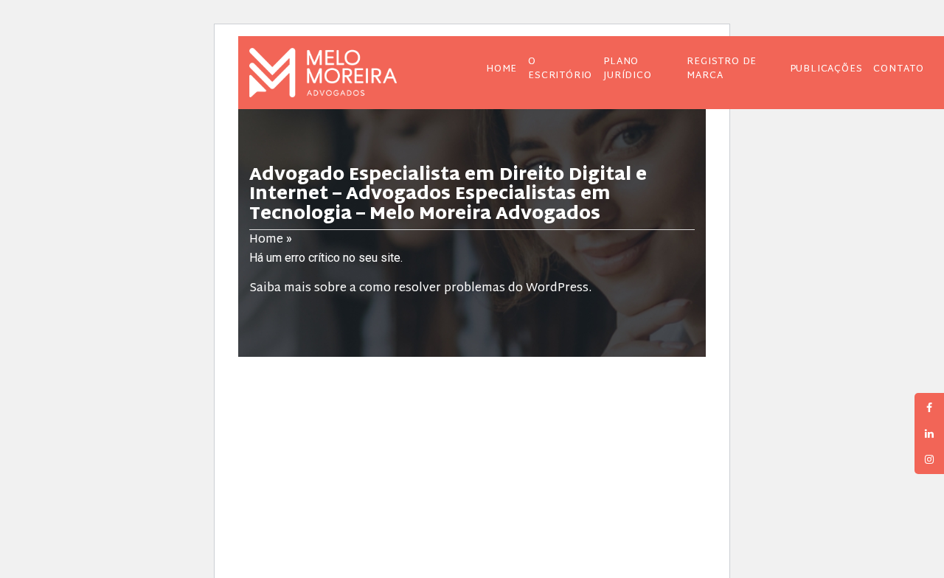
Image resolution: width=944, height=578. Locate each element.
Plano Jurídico (627, 69)
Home (501, 69)
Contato (898, 69)
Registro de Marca (722, 69)
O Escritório (560, 69)
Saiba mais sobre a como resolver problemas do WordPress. (420, 288)
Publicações (826, 69)
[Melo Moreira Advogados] (347, 72)
